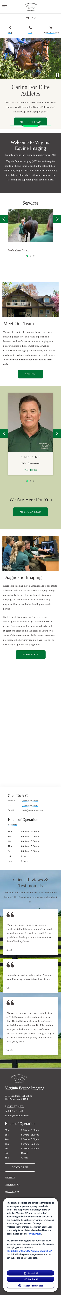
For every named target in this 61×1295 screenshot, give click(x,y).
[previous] (4, 58)
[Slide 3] (45, 125)
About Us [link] (30, 374)
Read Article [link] (30, 654)
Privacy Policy (34, 1233)
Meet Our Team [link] (30, 121)
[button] (4, 6)
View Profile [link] (30, 469)
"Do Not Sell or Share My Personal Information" (29, 1250)
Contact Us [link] (20, 1167)
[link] (30, 6)
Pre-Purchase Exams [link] (18, 250)
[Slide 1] (16, 125)
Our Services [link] (12, 1184)
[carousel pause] (57, 75)
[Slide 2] (30, 126)
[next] (57, 58)
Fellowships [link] (12, 1191)
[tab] (13, 825)
